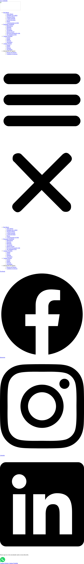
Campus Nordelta (7, 36)
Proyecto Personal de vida (13, 33)
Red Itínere (6, 12)
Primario (9, 40)
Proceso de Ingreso (11, 52)
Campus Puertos (7, 43)
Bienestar (9, 29)
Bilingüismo (10, 26)
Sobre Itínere (10, 14)
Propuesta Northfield (8, 24)
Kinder (8, 39)
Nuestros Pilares (11, 17)
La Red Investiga (11, 20)
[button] (42, 140)
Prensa (8, 21)
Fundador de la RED (12, 15)
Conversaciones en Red (13, 23)
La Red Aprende (11, 18)
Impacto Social (10, 31)
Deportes (9, 27)
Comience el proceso (12, 54)
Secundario (9, 42)
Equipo (8, 37)
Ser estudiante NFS (12, 34)
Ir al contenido (3, 0)
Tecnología (9, 30)
